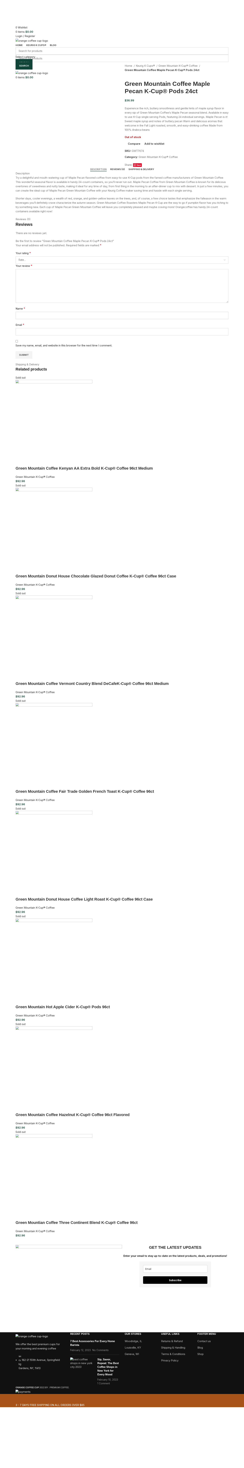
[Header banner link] (122, 734)
